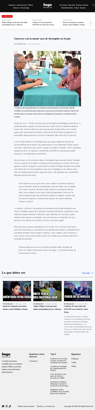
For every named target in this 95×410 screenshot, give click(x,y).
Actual (76, 8)
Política (30, 5)
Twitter (73, 362)
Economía (63, 5)
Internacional (21, 5)
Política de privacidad (25, 406)
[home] (47, 5)
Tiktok (73, 366)
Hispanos (12, 5)
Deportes (71, 5)
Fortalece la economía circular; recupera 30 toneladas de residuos (58, 361)
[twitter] (6, 406)
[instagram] (3, 406)
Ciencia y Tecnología (21, 8)
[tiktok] (10, 406)
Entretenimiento (67, 8)
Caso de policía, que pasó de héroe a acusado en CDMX (58, 376)
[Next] (90, 23)
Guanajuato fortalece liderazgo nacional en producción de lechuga (59, 384)
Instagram (75, 359)
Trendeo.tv (33, 361)
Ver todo (86, 273)
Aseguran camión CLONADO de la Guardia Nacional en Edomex (59, 391)
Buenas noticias (82, 5)
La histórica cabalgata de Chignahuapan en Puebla (58, 368)
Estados (83, 8)
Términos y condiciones (45, 406)
